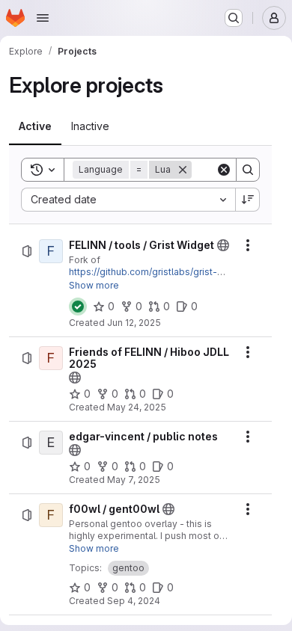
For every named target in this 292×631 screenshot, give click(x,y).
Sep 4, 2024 (133, 600)
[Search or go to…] (234, 18)
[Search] (248, 170)
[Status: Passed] (78, 307)
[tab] (35, 126)
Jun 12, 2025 (134, 322)
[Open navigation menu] (43, 18)
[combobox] (128, 200)
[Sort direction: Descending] (248, 200)
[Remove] (183, 170)
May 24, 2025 (136, 407)
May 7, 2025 (133, 479)
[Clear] (224, 170)
